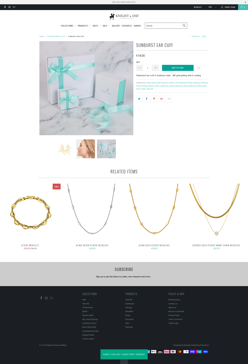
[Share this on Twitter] (139, 99)
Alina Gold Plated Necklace (154, 212)
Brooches (129, 319)
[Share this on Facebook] (147, 99)
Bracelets (129, 311)
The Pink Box (87, 307)
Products (83, 25)
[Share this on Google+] (162, 99)
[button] (199, 69)
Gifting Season (148, 86)
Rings (127, 315)
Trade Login (173, 323)
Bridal (84, 311)
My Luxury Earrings (90, 319)
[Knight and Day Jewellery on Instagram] (9, 7)
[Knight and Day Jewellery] (124, 15)
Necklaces (129, 304)
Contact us (172, 304)
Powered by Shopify (182, 345)
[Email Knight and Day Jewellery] (14, 7)
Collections (67, 25)
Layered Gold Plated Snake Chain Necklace (216, 212)
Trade (143, 89)
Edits (95, 25)
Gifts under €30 (190, 86)
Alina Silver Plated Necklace (92, 212)
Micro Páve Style (89, 327)
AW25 (172, 82)
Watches (129, 327)
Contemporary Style (183, 82)
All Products (163, 82)
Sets (127, 323)
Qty (138, 62)
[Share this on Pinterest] (154, 99)
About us (172, 307)
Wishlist (198, 7)
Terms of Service (175, 319)
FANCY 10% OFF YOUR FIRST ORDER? (124, 354)
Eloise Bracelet (30, 212)
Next (204, 36)
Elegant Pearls (88, 335)
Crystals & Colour (89, 323)
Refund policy (174, 300)
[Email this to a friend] (169, 99)
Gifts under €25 (176, 86)
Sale (105, 25)
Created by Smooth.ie (200, 345)
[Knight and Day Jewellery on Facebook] (5, 7)
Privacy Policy (174, 315)
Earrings (196, 82)
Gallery (116, 25)
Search (137, 25)
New (84, 300)
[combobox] (166, 26)
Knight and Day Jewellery (56, 345)
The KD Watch (88, 339)
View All (149, 89)
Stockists (127, 25)
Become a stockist (176, 311)
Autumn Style (87, 315)
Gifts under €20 (161, 86)
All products (152, 82)
